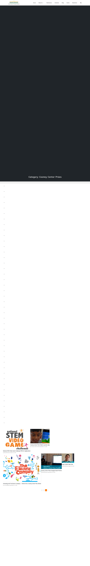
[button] (42, 490)
